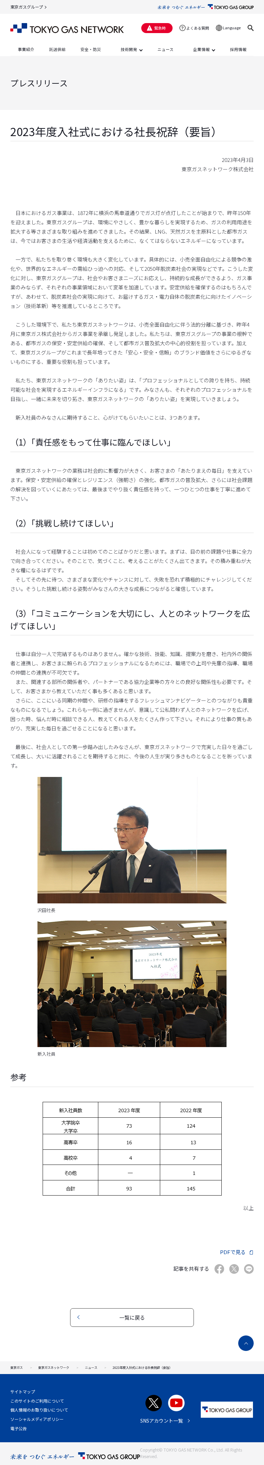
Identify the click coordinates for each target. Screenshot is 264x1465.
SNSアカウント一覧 (161, 1420)
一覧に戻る (132, 1317)
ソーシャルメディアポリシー (37, 1419)
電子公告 (18, 1428)
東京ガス (16, 1367)
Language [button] (232, 27)
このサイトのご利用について (37, 1401)
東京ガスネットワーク (53, 1367)
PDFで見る (233, 1252)
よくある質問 (197, 28)
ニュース (91, 1367)
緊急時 (160, 28)
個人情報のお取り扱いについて (39, 1410)
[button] (251, 27)
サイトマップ (22, 1391)
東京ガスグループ (26, 7)
